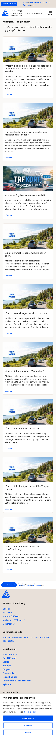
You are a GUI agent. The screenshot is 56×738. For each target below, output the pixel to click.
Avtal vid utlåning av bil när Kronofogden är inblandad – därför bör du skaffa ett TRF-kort (28, 68)
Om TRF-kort (9, 658)
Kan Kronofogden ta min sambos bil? (25, 195)
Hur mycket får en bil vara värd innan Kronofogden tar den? (26, 133)
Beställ (6, 608)
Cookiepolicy (30, 712)
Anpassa (28, 725)
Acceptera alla (28, 718)
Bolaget (7, 665)
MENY (50, 14)
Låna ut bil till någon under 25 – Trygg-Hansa (27, 487)
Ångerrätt (8, 669)
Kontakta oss (10, 654)
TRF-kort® (16, 10)
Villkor (6, 661)
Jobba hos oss (10, 676)
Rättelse (7, 612)
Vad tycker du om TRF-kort (17, 680)
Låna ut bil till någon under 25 (22, 428)
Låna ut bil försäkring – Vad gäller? (24, 370)
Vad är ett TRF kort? (13, 620)
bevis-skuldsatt (35, 2)
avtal (33, 585)
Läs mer (8, 94)
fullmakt (26, 5)
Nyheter (7, 684)
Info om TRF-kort (11, 616)
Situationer (9, 623)
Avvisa (28, 732)
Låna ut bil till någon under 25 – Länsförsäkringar (23, 548)
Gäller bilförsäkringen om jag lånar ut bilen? (25, 254)
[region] (28, 716)
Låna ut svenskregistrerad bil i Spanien (26, 313)
